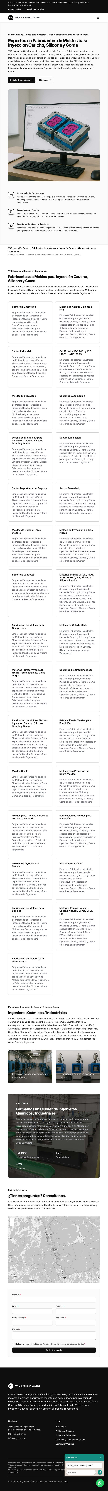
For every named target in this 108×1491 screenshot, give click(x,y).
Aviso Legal (61, 1426)
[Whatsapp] (100, 1483)
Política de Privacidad (42, 1344)
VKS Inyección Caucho (27, 17)
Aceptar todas (14, 9)
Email (15, 1306)
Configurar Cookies (65, 1444)
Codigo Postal (19, 1318)
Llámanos (43, 80)
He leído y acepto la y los (50, 1344)
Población (61, 1318)
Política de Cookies (65, 1431)
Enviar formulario (54, 1350)
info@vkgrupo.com (17, 1438)
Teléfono (60, 1306)
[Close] (100, 1457)
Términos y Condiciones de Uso (70, 1344)
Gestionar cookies (35, 9)
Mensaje (16, 1329)
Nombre (16, 1295)
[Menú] (98, 17)
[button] (54, 1249)
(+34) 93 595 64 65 (17, 1434)
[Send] (100, 1472)
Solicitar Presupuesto (20, 80)
